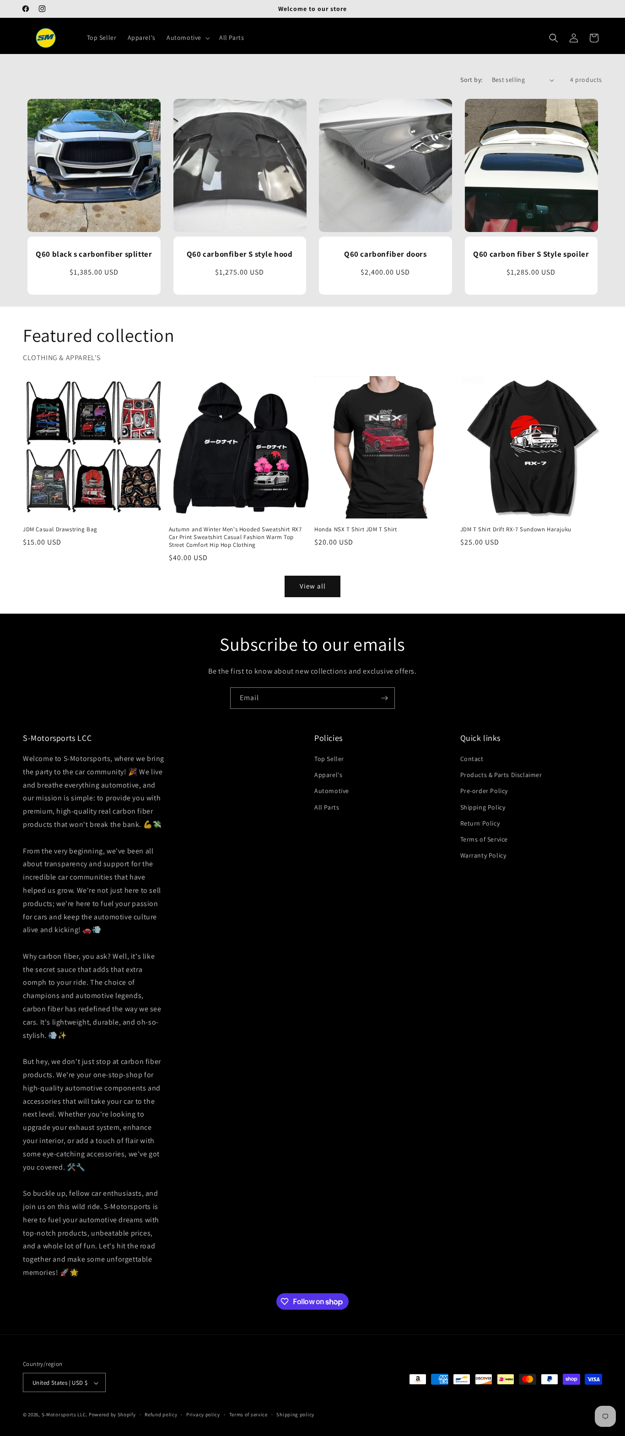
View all (313, 586)
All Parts (326, 807)
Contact (472, 759)
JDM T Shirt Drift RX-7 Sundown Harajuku (515, 529)
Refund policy (161, 1414)
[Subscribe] (384, 698)
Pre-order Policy (484, 791)
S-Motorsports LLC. (65, 1415)
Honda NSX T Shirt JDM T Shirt (355, 529)
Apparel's (328, 775)
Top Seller (329, 759)
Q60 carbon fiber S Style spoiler (531, 254)
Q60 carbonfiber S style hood (240, 254)
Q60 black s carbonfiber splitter (94, 254)
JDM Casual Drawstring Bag (60, 529)
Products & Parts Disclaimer (501, 775)
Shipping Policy (483, 807)
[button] (187, 38)
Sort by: (471, 80)
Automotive (331, 791)
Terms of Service (484, 839)
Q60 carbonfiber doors (385, 254)
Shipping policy (295, 1414)
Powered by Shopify (112, 1415)
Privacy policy (203, 1414)
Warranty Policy (483, 855)
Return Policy (480, 823)
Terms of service (248, 1414)
